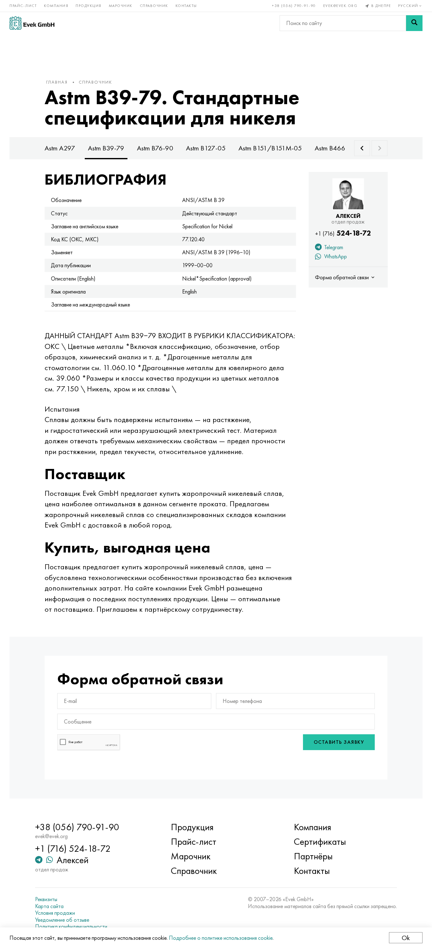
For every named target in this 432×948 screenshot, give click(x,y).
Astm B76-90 (155, 148)
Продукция (89, 5)
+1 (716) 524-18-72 (73, 848)
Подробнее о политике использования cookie (221, 937)
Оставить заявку (339, 742)
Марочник (121, 5)
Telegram (333, 247)
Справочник (154, 5)
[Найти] (414, 23)
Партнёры (313, 856)
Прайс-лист (23, 5)
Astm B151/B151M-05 (270, 148)
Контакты (186, 5)
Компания (56, 5)
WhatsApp (335, 256)
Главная (57, 82)
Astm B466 (330, 148)
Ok (406, 937)
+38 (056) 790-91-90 (294, 5)
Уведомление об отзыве (62, 919)
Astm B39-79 (106, 148)
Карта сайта (49, 906)
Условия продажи (55, 912)
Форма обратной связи (342, 277)
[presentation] (362, 148)
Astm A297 (60, 148)
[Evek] (31, 23)
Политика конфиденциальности (71, 926)
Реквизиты (46, 899)
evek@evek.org (340, 5)
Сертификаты (320, 841)
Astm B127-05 (206, 148)
